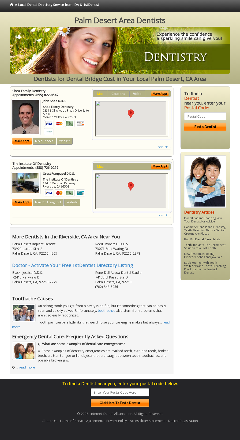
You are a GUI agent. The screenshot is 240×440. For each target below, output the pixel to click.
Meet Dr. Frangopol (48, 202)
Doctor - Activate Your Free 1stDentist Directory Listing (72, 265)
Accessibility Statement (147, 420)
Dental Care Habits (207, 239)
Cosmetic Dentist (195, 227)
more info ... (164, 147)
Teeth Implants (194, 245)
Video (137, 93)
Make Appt (22, 141)
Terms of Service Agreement (81, 420)
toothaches (106, 310)
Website (64, 141)
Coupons (118, 93)
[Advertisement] (204, 320)
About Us (49, 420)
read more (27, 367)
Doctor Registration (183, 420)
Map (100, 93)
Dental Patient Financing (200, 218)
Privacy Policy (116, 420)
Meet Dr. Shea (44, 141)
